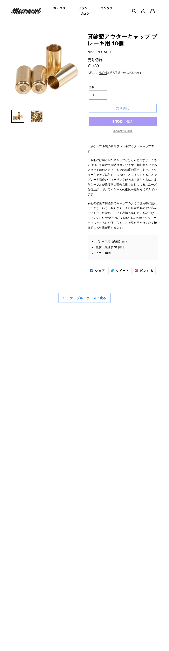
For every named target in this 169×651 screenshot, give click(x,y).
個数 (91, 87)
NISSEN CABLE (100, 52)
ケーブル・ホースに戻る (87, 298)
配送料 (103, 72)
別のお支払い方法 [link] (123, 131)
